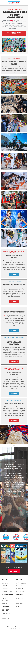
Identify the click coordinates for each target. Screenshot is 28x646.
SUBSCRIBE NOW (14, 571)
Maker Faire (19, 586)
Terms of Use (18, 626)
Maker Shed (19, 588)
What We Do (5, 586)
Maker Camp (20, 591)
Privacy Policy (10, 626)
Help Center (19, 604)
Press (18, 606)
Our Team (5, 583)
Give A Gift (5, 601)
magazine (21, 583)
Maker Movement (7, 591)
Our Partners (5, 588)
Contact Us (19, 598)
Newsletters (5, 606)
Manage (4, 604)
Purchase (4, 598)
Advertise (19, 601)
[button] (1, 434)
